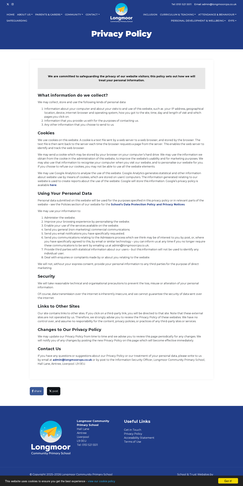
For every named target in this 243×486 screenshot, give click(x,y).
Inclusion (150, 14)
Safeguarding (17, 20)
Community (73, 14)
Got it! (228, 481)
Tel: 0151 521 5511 (181, 4)
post (55, 391)
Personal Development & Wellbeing (197, 20)
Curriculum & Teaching (177, 14)
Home (11, 14)
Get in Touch (132, 429)
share (37, 391)
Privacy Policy (133, 433)
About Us (24, 14)
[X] (7, 4)
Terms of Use (132, 441)
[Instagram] (12, 4)
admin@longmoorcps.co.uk (72, 359)
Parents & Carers (48, 14)
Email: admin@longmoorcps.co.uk (215, 4)
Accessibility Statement (139, 437)
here (53, 185)
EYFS (231, 20)
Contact (92, 14)
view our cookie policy (101, 481)
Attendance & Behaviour (216, 14)
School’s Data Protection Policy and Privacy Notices (148, 204)
